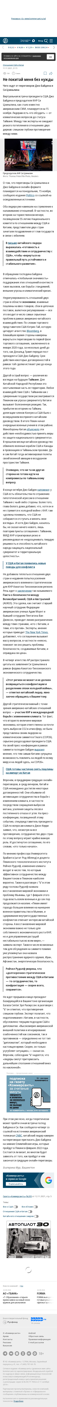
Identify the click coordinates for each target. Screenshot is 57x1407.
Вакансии (7, 1345)
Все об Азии (27, 1206)
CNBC (19, 1135)
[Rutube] (29, 1353)
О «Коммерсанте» (11, 1333)
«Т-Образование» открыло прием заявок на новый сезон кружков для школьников (16, 1300)
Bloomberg (33, 331)
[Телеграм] (5, 1353)
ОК (50, 56)
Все (21, 1286)
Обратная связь (36, 1336)
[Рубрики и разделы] (51, 41)
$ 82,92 (11, 47)
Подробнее (18, 1401)
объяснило (33, 429)
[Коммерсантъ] (5, 40)
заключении (24, 590)
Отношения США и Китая (13, 65)
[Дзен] (17, 1353)
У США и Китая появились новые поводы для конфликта (26, 565)
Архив (5, 1336)
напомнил (43, 489)
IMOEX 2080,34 (41, 47)
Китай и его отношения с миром (18, 1216)
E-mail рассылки (36, 1342)
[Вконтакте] (11, 1353)
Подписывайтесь (16, 1184)
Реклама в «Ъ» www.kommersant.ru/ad (28, 18)
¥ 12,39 (29, 47)
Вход (40, 40)
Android (32, 1333)
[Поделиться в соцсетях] (51, 73)
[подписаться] (16, 1207)
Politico (30, 195)
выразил (39, 749)
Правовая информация (39, 1339)
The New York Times (36, 632)
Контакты (7, 1339)
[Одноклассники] (23, 1353)
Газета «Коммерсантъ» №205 (17, 1196)
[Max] (35, 1353)
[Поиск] (46, 41)
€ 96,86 (20, 47)
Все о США (8, 1206)
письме (12, 243)
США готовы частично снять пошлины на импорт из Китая (29, 771)
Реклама (7, 1342)
